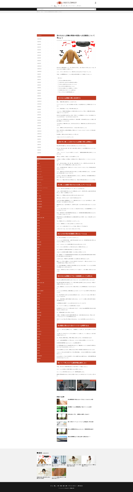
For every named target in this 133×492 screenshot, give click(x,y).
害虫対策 (39, 244)
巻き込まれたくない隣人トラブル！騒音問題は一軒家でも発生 (74, 465)
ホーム (52, 5)
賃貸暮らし (40, 331)
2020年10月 (39, 71)
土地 (39, 228)
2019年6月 (39, 114)
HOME (39, 11)
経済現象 (39, 315)
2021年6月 (39, 49)
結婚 (39, 317)
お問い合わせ (79, 5)
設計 (39, 323)
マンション (40, 185)
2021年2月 (39, 60)
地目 (39, 233)
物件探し (39, 293)
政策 (39, 271)
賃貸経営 (39, 334)
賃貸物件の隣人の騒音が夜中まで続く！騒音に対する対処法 (44, 478)
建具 (39, 252)
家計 (39, 247)
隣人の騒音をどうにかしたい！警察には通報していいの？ (89, 465)
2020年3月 (39, 90)
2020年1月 (39, 95)
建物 (39, 258)
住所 (39, 214)
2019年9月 (39, 106)
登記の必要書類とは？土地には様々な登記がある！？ (79, 436)
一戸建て (39, 195)
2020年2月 (39, 93)
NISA (39, 163)
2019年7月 (39, 112)
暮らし (55, 5)
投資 (61, 5)
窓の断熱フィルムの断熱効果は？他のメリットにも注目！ (80, 406)
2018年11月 (39, 133)
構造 (39, 279)
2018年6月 (39, 147)
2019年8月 (39, 109)
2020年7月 (39, 79)
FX (38, 160)
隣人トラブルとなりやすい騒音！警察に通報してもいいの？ (59, 465)
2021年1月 (39, 63)
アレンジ (39, 168)
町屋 (39, 296)
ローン (39, 193)
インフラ (39, 174)
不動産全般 (40, 201)
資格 (39, 336)
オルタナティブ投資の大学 (69, 488)
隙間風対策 (40, 355)
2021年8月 (39, 44)
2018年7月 (39, 144)
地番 (39, 231)
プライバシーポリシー (72, 5)
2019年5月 (39, 117)
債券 (39, 220)
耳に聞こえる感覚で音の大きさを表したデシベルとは (67, 84)
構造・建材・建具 (41, 282)
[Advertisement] (66, 23)
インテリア (40, 171)
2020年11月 (39, 68)
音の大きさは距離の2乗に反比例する (64, 80)
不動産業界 (40, 206)
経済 (64, 5)
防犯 (39, 350)
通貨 (39, 339)
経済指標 (39, 312)
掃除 (39, 269)
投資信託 (39, 266)
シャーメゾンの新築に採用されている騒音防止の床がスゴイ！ (59, 478)
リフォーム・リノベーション (43, 187)
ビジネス (39, 182)
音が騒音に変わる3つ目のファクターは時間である (67, 90)
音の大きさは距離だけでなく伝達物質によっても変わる (67, 88)
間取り (39, 347)
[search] (95, 9)
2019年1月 (39, 128)
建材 (39, 255)
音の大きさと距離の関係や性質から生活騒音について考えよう (53, 11)
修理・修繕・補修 (41, 217)
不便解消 (39, 198)
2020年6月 (39, 82)
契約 (39, 239)
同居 (39, 225)
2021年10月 (39, 38)
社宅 (39, 301)
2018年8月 (39, 141)
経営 (66, 5)
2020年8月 (39, 76)
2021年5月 (39, 52)
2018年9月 (39, 139)
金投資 (39, 344)
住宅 (58, 5)
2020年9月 (39, 74)
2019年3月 (39, 122)
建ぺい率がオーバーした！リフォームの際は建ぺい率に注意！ (81, 421)
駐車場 (39, 358)
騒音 (74, 40)
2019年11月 (39, 101)
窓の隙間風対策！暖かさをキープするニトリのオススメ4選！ (81, 399)
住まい (42, 11)
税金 (39, 304)
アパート (39, 166)
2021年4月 (39, 55)
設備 (39, 320)
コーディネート (40, 179)
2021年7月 (39, 47)
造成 (39, 342)
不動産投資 (40, 204)
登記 (39, 298)
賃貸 (39, 328)
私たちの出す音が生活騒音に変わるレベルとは (66, 86)
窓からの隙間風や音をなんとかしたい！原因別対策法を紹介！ (81, 429)
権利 (39, 285)
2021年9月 (39, 41)
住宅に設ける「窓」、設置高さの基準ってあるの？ (78, 414)
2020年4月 (39, 87)
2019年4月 (39, 120)
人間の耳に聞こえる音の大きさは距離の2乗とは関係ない (68, 82)
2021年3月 (39, 57)
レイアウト (40, 190)
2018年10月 (39, 136)
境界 (39, 236)
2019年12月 (39, 98)
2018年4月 (39, 152)
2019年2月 (39, 125)
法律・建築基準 (40, 290)
